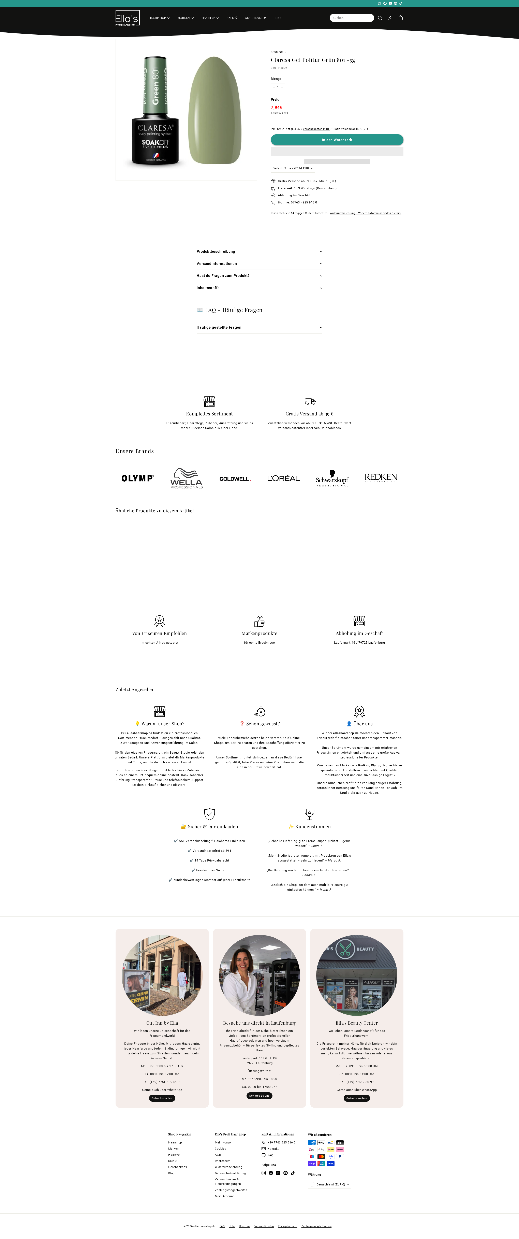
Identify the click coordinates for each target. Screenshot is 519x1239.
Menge (276, 79)
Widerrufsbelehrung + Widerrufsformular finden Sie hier (366, 213)
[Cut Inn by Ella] (162, 975)
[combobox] (352, 18)
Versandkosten (264, 1226)
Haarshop (158, 18)
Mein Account (224, 1196)
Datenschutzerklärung (230, 1173)
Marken (184, 18)
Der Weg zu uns (259, 1095)
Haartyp (209, 18)
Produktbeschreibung (216, 251)
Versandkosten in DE (316, 128)
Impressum (223, 1161)
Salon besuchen (162, 1098)
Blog (278, 18)
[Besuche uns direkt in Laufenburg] (259, 975)
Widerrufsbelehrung (228, 1167)
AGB (218, 1154)
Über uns (244, 1226)
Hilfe (232, 1226)
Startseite (277, 52)
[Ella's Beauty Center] (356, 975)
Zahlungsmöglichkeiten (231, 1190)
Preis (275, 99)
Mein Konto (223, 1142)
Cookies (220, 1148)
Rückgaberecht (287, 1226)
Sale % (232, 18)
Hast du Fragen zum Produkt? (223, 275)
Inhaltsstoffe (208, 288)
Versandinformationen (217, 263)
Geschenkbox (256, 18)
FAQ (222, 1226)
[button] (337, 151)
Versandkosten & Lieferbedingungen (228, 1181)
